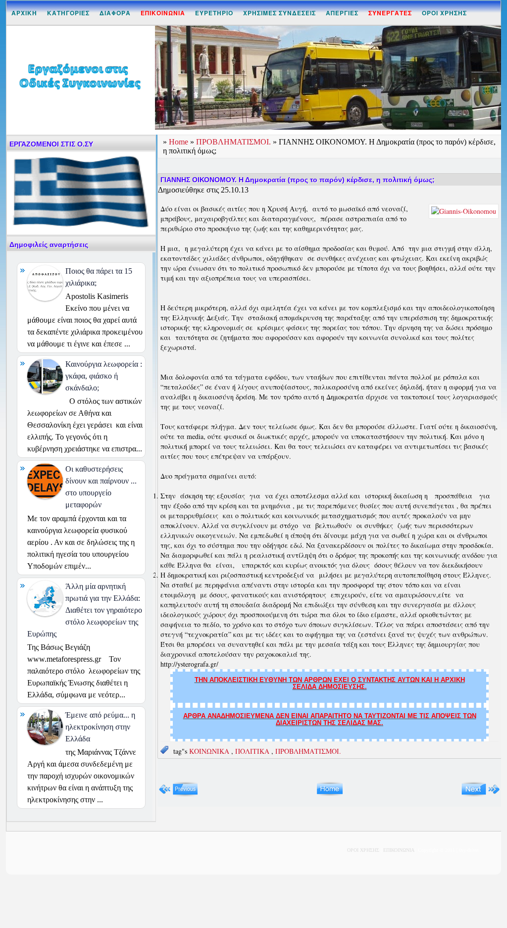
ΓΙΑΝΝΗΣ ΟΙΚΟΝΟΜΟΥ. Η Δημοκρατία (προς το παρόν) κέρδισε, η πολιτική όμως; (297, 180)
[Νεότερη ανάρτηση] (178, 794)
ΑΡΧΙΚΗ (24, 12)
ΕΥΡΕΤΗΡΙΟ (214, 12)
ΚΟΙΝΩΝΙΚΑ (210, 751)
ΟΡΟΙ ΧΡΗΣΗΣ (444, 12)
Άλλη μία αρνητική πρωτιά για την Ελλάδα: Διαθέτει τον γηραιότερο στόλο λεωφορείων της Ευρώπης (84, 610)
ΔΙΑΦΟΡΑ (115, 12)
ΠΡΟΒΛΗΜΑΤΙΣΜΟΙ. (234, 142)
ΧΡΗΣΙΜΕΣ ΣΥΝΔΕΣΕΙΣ (279, 12)
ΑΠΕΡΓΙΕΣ (342, 12)
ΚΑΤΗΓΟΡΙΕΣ (68, 12)
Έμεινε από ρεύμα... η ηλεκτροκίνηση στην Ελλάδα (100, 727)
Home (179, 142)
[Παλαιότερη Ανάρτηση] (480, 794)
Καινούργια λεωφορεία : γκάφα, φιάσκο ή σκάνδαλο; (103, 376)
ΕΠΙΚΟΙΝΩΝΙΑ (398, 850)
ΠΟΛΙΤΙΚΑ (253, 751)
